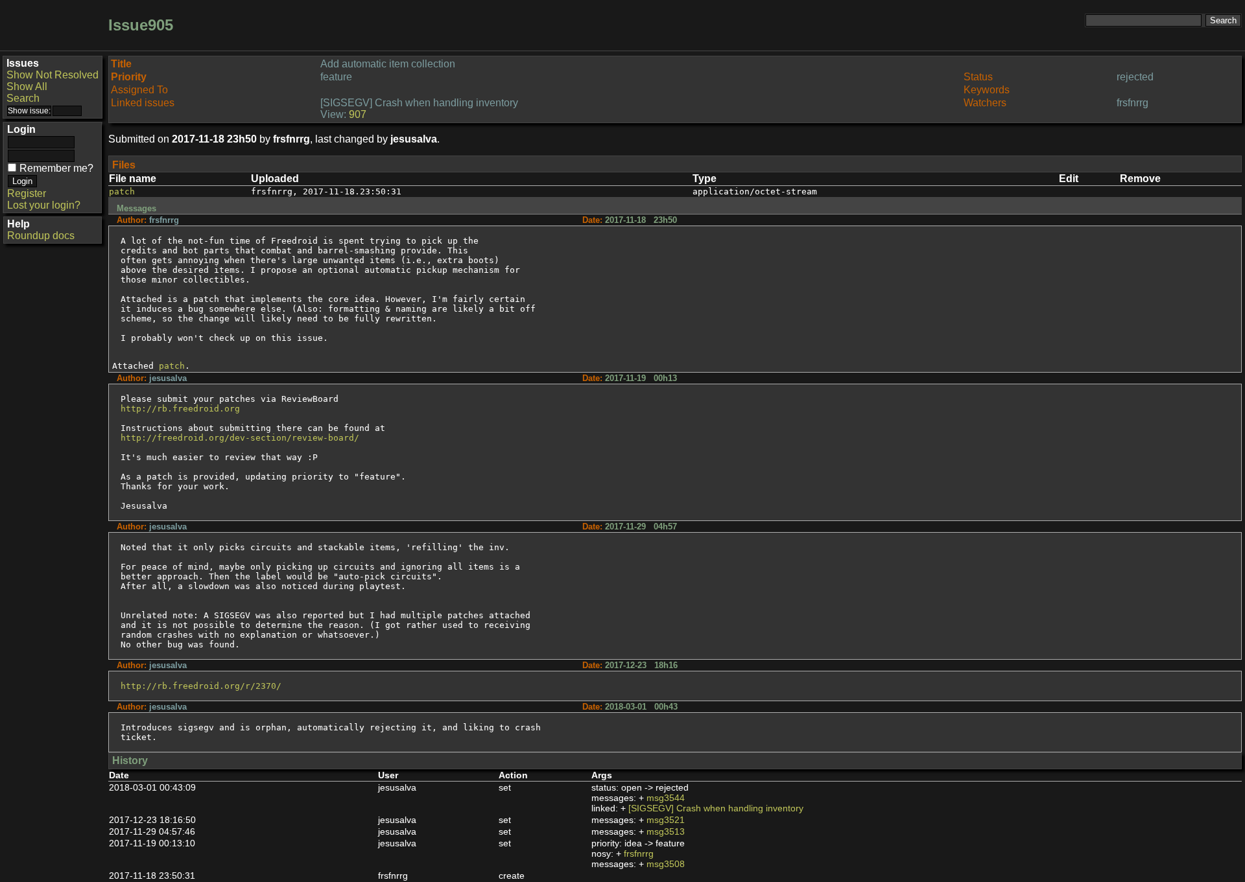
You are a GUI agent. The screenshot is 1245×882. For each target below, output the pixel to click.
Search (23, 98)
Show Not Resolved (52, 74)
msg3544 (665, 798)
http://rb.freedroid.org (180, 408)
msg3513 (665, 831)
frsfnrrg (639, 853)
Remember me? (56, 168)
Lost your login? (43, 205)
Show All (26, 86)
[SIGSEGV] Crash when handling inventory (715, 808)
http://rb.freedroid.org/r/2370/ (201, 686)
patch (122, 191)
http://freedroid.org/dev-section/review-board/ (240, 438)
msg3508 (665, 864)
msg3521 (665, 820)
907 (357, 114)
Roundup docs (41, 235)
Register (26, 193)
